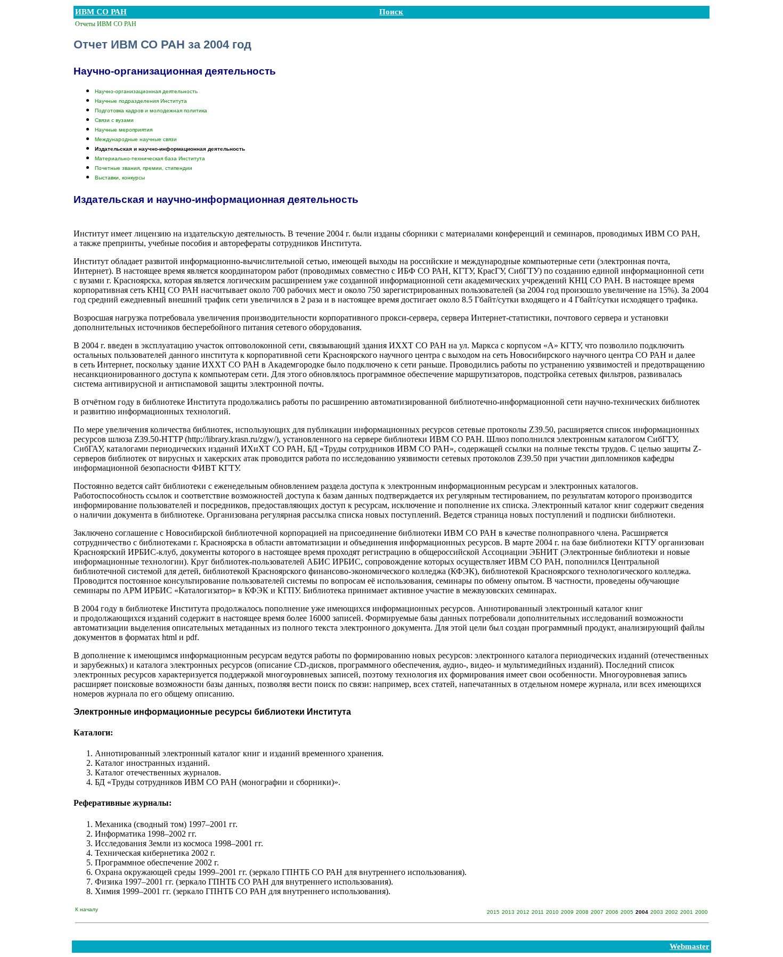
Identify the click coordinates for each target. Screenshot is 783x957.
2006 (612, 912)
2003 (656, 912)
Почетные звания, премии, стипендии (143, 168)
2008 (582, 912)
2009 (567, 912)
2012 (523, 912)
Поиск (391, 11)
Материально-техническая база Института (150, 158)
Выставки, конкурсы (120, 178)
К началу (86, 909)
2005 (627, 912)
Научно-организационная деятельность (146, 91)
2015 (493, 912)
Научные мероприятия (123, 130)
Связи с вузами (114, 120)
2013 (508, 912)
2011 (538, 912)
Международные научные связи (136, 139)
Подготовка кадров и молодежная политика (151, 110)
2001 (686, 912)
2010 (552, 912)
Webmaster (689, 946)
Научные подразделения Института (141, 101)
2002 (671, 912)
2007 (597, 912)
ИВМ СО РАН (101, 11)
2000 (701, 912)
